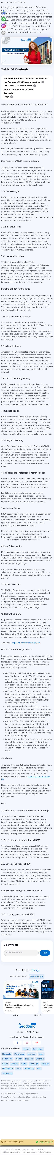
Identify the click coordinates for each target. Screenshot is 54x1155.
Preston (19, 1059)
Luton (41, 1054)
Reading (14, 1063)
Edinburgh (34, 1063)
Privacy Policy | (6, 1097)
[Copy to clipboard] (3, 33)
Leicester (29, 1059)
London (26, 1049)
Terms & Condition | (20, 1097)
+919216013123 (31, 1032)
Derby (23, 1063)
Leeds (18, 1068)
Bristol (5, 1063)
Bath (39, 1068)
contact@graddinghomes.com (30, 1037)
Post (45, 953)
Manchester (19, 1054)
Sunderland (7, 1073)
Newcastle (6, 1054)
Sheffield (40, 1059)
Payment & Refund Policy (36, 1097)
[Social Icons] (17, 1043)
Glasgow (45, 1063)
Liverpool (32, 1054)
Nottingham (7, 1068)
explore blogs (36, 976)
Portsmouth (7, 1059)
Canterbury (29, 1068)
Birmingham (38, 1049)
